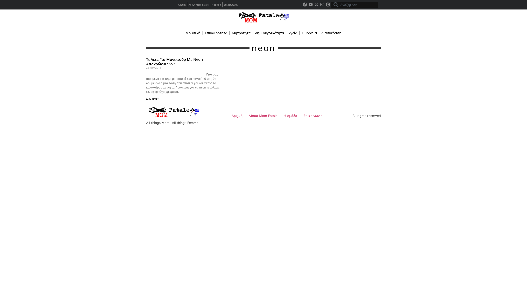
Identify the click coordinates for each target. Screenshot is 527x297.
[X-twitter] (316, 4)
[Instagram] (322, 4)
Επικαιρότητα (216, 33)
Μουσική (193, 33)
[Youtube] (311, 4)
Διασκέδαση (331, 33)
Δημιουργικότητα (269, 33)
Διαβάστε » (152, 98)
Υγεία (292, 33)
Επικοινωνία (231, 4)
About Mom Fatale (199, 4)
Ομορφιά (309, 33)
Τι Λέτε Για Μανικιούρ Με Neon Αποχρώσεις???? (174, 61)
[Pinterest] (328, 4)
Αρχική (182, 4)
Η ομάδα (216, 4)
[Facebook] (305, 4)
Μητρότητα (241, 33)
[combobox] (354, 5)
